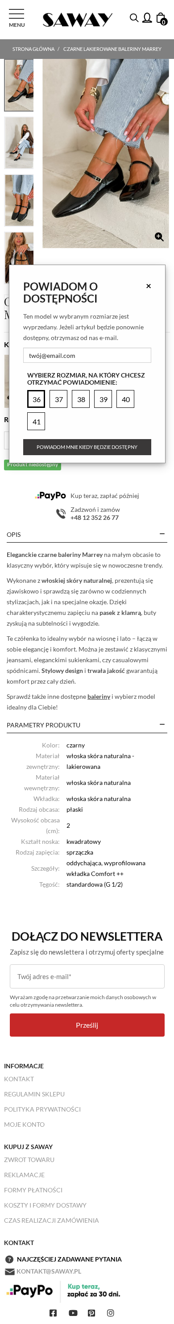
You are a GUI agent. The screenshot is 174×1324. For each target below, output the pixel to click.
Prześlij (87, 1025)
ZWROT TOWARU (29, 1159)
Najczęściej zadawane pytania (69, 1259)
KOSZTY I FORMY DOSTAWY (45, 1205)
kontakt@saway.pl (49, 1271)
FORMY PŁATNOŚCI (33, 1190)
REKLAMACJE (24, 1175)
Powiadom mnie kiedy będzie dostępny (87, 447)
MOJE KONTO (24, 1124)
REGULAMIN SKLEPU (34, 1094)
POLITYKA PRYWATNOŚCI (42, 1109)
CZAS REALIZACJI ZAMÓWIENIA (51, 1220)
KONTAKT (19, 1079)
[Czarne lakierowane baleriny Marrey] (105, 153)
